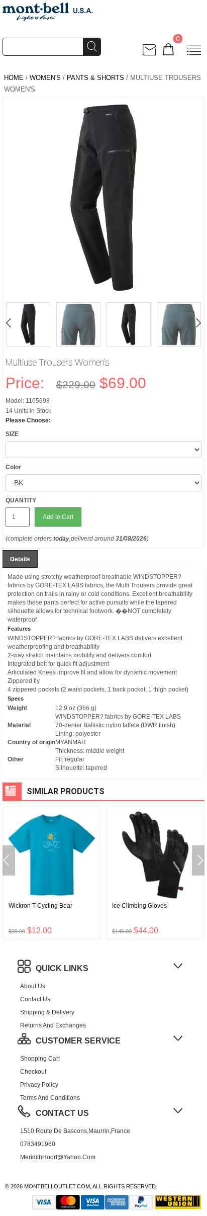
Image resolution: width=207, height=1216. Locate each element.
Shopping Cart (40, 1058)
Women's (45, 77)
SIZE (12, 434)
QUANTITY (21, 500)
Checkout (33, 1071)
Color (13, 467)
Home (14, 77)
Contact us (35, 999)
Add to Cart (58, 516)
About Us (32, 986)
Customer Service (78, 1040)
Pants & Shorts (95, 77)
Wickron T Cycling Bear (40, 905)
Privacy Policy (39, 1084)
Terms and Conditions (50, 1097)
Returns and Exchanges (53, 1025)
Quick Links (62, 968)
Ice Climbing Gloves (139, 905)
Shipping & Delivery (47, 1012)
